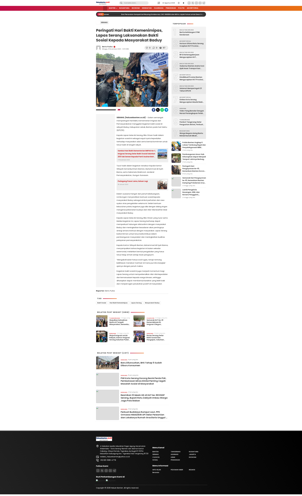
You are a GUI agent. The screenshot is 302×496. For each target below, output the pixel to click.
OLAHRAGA (158, 8)
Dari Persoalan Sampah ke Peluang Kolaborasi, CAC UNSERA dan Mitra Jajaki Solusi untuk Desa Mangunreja (160, 14)
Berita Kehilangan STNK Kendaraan (190, 33)
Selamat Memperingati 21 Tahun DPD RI (191, 89)
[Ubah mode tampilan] (178, 3)
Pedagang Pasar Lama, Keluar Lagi (133, 181)
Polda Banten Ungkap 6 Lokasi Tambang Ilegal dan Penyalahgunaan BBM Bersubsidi (194, 146)
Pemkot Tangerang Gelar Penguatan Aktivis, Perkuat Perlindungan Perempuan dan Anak (191, 123)
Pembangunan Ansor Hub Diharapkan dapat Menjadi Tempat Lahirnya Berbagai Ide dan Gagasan (194, 158)
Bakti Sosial (101, 303)
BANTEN (112, 8)
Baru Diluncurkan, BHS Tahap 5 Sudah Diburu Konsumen (141, 364)
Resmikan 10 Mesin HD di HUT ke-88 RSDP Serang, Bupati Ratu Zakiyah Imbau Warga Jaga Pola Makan (144, 398)
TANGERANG (114, 318)
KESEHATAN (147, 8)
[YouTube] (200, 3)
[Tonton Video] (183, 3)
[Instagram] (196, 3)
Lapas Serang (136, 303)
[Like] (146, 47)
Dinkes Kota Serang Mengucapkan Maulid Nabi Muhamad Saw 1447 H (191, 100)
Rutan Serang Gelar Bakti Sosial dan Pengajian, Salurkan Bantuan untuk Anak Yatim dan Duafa (155, 337)
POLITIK (181, 8)
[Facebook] (189, 3)
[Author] (98, 48)
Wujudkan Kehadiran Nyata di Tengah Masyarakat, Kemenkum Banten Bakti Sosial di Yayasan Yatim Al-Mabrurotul (119, 322)
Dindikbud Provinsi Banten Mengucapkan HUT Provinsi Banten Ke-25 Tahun (191, 78)
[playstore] (110, 480)
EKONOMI (136, 8)
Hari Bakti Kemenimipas (119, 303)
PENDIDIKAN (171, 8)
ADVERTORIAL (192, 8)
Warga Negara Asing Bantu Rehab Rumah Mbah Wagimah (191, 134)
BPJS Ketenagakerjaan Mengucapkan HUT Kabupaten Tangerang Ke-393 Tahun (191, 56)
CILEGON (150, 318)
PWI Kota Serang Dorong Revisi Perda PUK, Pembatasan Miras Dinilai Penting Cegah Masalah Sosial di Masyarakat (143, 381)
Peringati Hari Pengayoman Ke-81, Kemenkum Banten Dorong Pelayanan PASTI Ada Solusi (194, 171)
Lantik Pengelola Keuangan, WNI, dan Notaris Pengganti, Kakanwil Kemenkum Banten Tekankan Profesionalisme (191, 196)
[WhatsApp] (162, 110)
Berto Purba (107, 46)
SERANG (104, 22)
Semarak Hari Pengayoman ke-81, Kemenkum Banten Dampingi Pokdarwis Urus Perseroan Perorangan (194, 182)
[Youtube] (110, 470)
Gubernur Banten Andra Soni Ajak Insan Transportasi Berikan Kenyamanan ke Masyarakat (192, 67)
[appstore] (100, 480)
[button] (159, 3)
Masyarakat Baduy (152, 303)
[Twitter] (192, 3)
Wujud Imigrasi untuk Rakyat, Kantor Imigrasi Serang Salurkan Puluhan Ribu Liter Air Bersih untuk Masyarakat (120, 337)
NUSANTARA (124, 8)
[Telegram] (203, 3)
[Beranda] (105, 8)
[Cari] (121, 3)
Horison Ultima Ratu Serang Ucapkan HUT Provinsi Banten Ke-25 (191, 44)
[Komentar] (153, 47)
